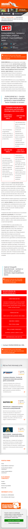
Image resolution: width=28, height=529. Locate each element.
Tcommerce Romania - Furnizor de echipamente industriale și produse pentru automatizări (12, 379)
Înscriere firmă (19, 13)
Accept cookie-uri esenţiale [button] (14, 520)
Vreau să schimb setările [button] (13, 523)
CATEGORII (7, 13)
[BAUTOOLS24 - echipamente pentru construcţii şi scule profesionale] (8, 402)
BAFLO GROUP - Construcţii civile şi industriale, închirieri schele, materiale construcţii (13, 436)
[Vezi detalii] (24, 392)
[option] (14, 10)
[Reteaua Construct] (11, 508)
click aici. (7, 58)
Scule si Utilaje (9, 17)
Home (2, 17)
